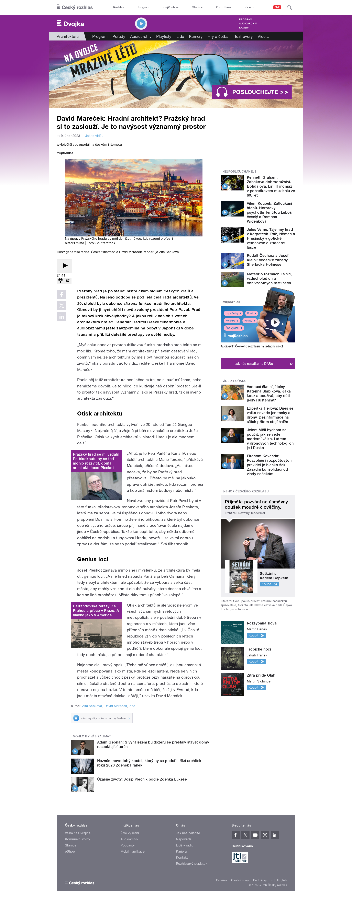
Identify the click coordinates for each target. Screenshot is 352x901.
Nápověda (183, 839)
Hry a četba (218, 36)
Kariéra (181, 851)
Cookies (221, 880)
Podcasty (128, 845)
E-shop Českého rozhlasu (245, 491)
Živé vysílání (232, 328)
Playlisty (163, 36)
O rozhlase (223, 7)
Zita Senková (92, 706)
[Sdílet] (68, 281)
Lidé (180, 36)
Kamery (244, 27)
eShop (70, 851)
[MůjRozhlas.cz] (65, 153)
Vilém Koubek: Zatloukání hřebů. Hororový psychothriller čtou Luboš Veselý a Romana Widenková (269, 212)
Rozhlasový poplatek (191, 864)
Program (143, 7)
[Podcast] (60, 281)
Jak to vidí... (94, 136)
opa (132, 706)
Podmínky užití (263, 880)
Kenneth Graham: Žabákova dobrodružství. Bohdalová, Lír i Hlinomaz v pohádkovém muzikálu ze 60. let (271, 186)
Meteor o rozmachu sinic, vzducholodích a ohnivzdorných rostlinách (269, 278)
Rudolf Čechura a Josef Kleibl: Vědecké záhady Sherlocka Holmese (268, 260)
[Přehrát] (64, 266)
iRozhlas (118, 7)
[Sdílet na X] (61, 305)
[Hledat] (289, 7)
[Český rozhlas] (75, 7)
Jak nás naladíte (188, 833)
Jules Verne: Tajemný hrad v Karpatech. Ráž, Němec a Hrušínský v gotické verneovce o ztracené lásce (271, 238)
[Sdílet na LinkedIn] (61, 316)
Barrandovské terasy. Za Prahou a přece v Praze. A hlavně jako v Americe (96, 610)
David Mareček (115, 706)
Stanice (197, 7)
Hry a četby (232, 313)
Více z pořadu (234, 381)
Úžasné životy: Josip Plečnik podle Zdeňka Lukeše (142, 779)
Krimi (250, 313)
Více (263, 36)
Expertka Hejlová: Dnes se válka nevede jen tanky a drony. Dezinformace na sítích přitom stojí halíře (270, 415)
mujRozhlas (171, 7)
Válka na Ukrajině (77, 833)
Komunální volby (77, 839)
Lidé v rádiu (185, 845)
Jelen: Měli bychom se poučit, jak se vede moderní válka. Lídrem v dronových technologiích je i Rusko (270, 439)
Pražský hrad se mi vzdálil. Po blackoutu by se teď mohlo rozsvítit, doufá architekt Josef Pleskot (96, 461)
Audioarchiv (248, 23)
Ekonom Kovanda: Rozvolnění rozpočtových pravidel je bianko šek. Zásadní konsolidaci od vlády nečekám (269, 465)
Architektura (68, 36)
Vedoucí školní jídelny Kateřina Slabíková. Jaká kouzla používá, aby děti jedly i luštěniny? (269, 393)
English (282, 880)
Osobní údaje (240, 880)
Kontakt (182, 857)
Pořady (118, 36)
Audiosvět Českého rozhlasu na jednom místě (252, 346)
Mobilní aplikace (133, 851)
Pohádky (230, 320)
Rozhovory (243, 36)
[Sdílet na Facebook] (61, 294)
